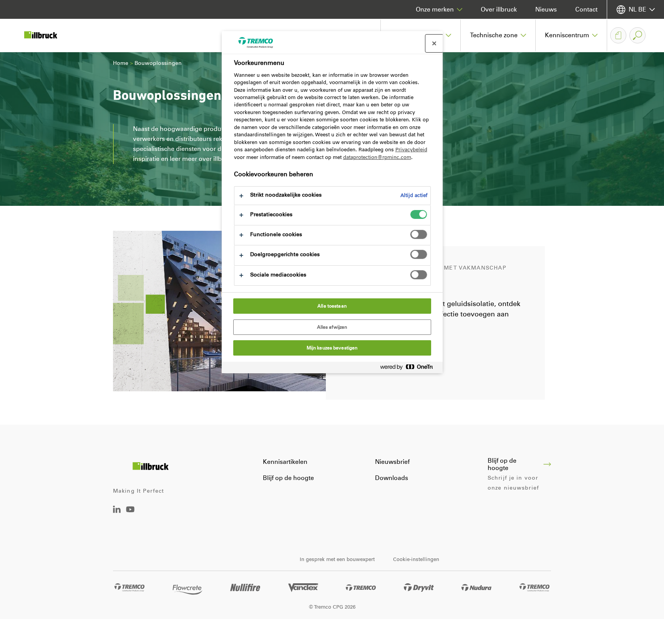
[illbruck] (46, 35)
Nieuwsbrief (392, 461)
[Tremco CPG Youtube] (130, 514)
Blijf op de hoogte (288, 478)
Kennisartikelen (285, 461)
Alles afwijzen (332, 327)
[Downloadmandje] (618, 35)
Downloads (391, 478)
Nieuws (546, 9)
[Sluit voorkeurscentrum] (434, 43)
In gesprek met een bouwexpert (337, 559)
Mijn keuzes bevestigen (332, 348)
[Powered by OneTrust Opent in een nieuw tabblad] (409, 368)
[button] (498, 35)
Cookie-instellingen (416, 559)
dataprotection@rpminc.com (377, 157)
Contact (586, 9)
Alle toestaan (332, 306)
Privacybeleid (411, 149)
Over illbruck (499, 9)
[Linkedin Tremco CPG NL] (117, 511)
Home (120, 63)
